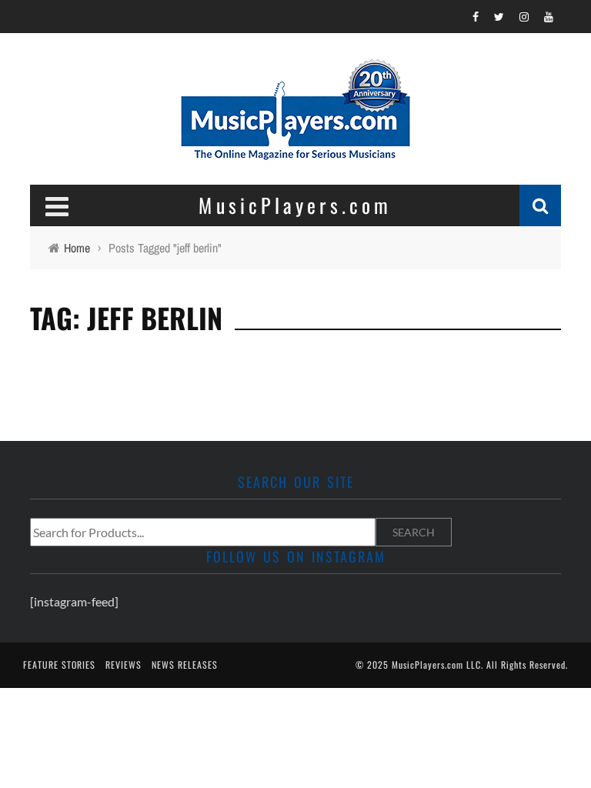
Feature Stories (59, 664)
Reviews (123, 664)
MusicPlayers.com (427, 664)
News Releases (185, 664)
